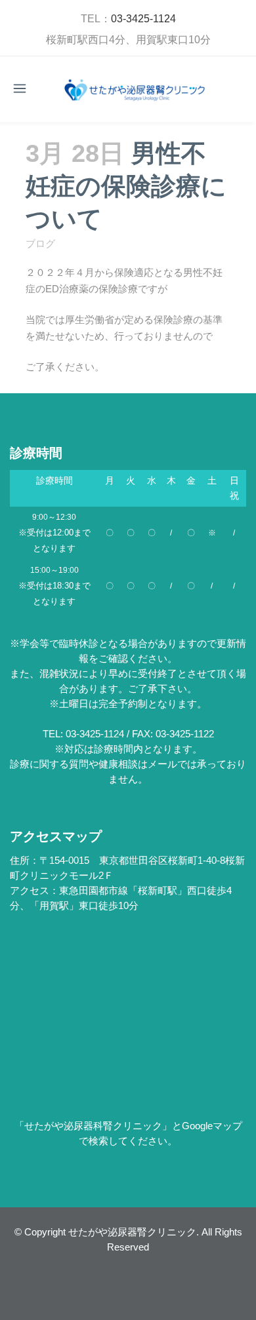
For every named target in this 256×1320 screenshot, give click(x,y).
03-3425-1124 (143, 18)
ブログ (40, 243)
